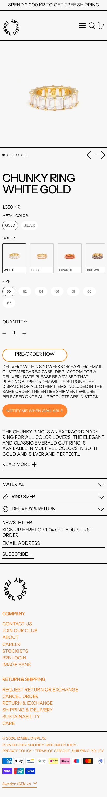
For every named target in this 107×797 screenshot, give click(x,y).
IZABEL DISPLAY (31, 738)
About (10, 637)
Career (11, 644)
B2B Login (14, 658)
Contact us (17, 624)
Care (8, 723)
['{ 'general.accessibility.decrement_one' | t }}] (4, 333)
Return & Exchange (27, 703)
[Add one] (24, 333)
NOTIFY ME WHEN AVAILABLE (34, 410)
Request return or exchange (40, 690)
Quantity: (15, 322)
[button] (91, 25)
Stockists (15, 651)
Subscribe (15, 554)
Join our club (19, 630)
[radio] (10, 225)
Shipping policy (88, 751)
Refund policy (61, 745)
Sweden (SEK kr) (17, 783)
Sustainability (21, 717)
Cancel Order (20, 696)
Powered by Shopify (23, 745)
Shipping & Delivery (27, 710)
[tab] (3, 155)
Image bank (16, 664)
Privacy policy (17, 751)
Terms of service (52, 751)
